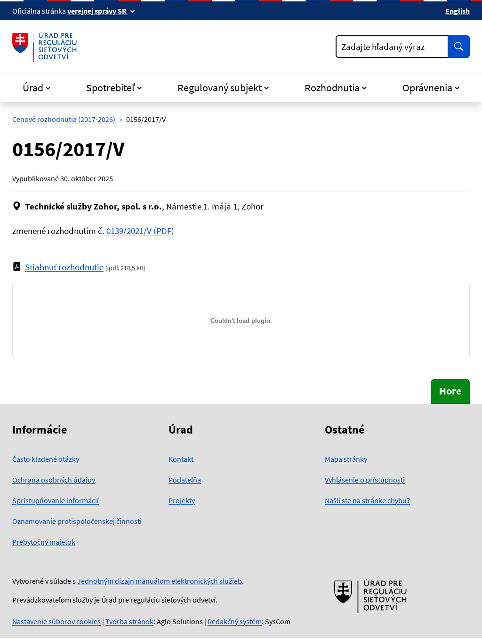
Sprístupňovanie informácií (55, 500)
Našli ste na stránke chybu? (367, 500)
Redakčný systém (235, 621)
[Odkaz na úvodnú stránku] (46, 47)
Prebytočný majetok (43, 542)
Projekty (182, 500)
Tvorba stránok (129, 621)
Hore (450, 391)
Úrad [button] (33, 87)
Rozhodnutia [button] (332, 87)
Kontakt (181, 459)
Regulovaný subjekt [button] (219, 87)
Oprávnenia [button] (427, 87)
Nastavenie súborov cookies (56, 621)
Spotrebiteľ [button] (110, 87)
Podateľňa (185, 479)
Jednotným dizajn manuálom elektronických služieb (159, 581)
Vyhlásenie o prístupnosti (365, 479)
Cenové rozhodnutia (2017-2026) (63, 119)
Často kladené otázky (45, 459)
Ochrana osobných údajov (53, 479)
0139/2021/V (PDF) (140, 230)
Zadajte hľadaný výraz (383, 46)
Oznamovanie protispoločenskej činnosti (77, 521)
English (457, 11)
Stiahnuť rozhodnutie (64, 267)
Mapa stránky (346, 459)
